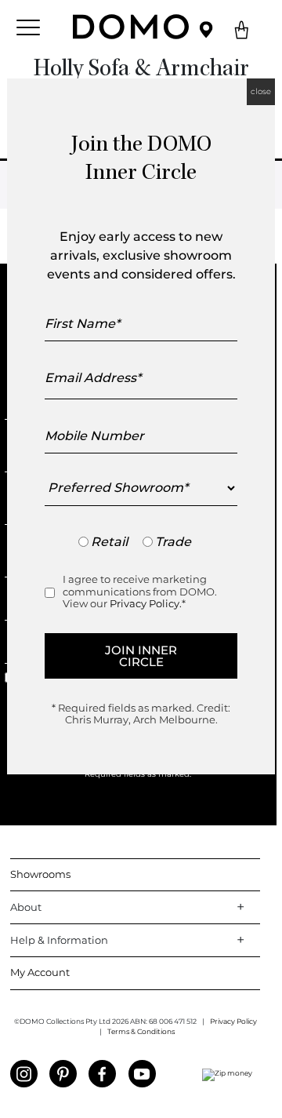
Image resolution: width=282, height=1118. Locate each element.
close (261, 91)
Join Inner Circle (141, 656)
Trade (173, 541)
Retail (109, 541)
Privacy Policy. (146, 603)
